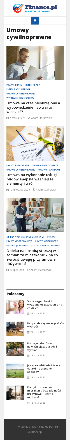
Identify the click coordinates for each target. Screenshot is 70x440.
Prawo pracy (14, 85)
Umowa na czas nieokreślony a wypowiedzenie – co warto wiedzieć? (33, 107)
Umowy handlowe (49, 169)
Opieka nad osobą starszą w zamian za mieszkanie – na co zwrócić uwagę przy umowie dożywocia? (32, 257)
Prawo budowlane (17, 165)
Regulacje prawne (17, 245)
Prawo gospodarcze (45, 165)
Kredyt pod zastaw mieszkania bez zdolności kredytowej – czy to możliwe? (44, 392)
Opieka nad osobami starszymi (25, 236)
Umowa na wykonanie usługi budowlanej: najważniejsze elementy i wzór (31, 179)
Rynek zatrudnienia (18, 89)
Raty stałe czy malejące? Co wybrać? (45, 324)
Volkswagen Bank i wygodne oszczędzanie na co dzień (44, 304)
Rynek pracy (32, 85)
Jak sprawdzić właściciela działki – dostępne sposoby (43, 368)
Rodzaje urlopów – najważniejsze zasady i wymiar (42, 346)
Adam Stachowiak (41, 118)
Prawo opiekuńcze (46, 241)
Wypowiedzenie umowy (20, 98)
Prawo (51, 236)
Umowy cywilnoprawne (20, 93)
